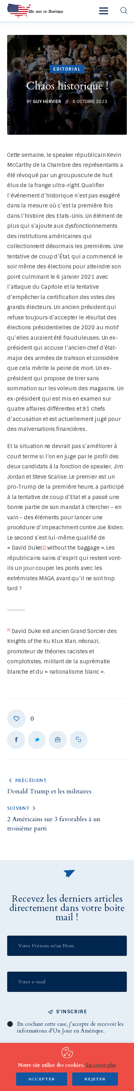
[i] (43, 547)
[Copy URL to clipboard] (79, 739)
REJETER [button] (95, 1079)
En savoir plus (101, 1065)
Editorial (66, 69)
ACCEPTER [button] (41, 1079)
